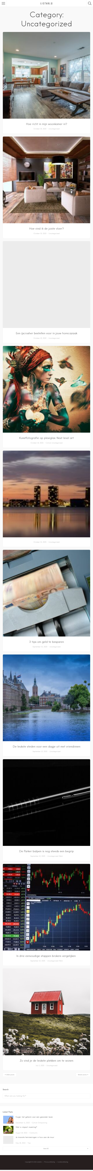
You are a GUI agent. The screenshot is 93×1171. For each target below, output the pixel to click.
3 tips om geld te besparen (46, 641)
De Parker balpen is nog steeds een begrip (46, 851)
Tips (29, 1143)
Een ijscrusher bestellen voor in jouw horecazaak (46, 333)
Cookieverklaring (62, 1162)
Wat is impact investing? (26, 1127)
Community (33, 1133)
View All (45, 1148)
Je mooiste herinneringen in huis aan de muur (35, 1137)
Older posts (10, 1075)
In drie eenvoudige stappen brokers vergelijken (46, 956)
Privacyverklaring (49, 1162)
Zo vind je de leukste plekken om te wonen (46, 1060)
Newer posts (82, 1075)
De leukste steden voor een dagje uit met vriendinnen (46, 746)
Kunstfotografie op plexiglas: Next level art (46, 438)
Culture (48, 443)
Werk (61, 856)
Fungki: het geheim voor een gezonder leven (34, 1117)
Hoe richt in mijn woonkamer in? (46, 124)
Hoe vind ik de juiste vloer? (46, 228)
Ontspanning (42, 1123)
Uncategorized (54, 129)
